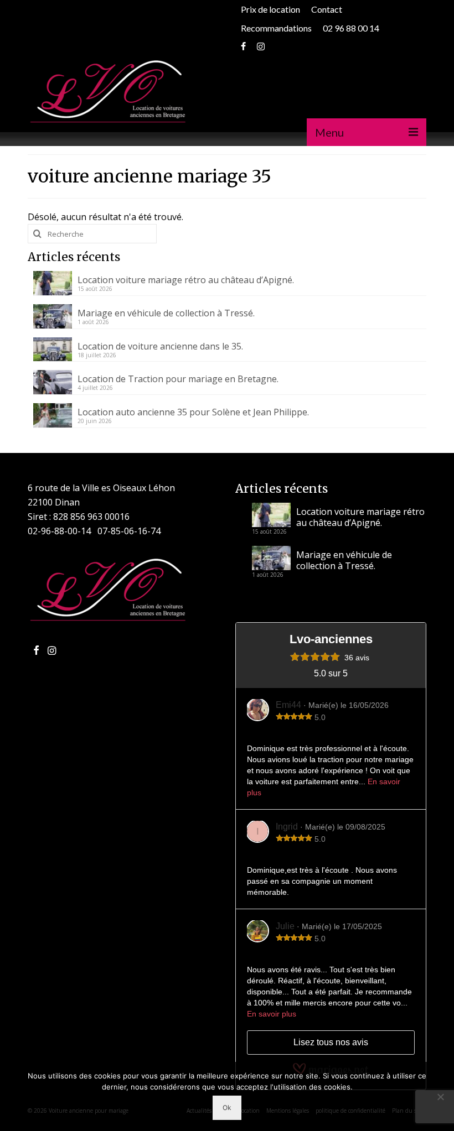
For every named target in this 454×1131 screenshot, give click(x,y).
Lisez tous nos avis (330, 1042)
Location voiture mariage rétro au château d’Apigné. (186, 279)
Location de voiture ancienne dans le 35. (160, 346)
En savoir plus (271, 1013)
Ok (227, 1107)
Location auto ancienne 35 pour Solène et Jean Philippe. (193, 412)
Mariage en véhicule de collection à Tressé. (166, 313)
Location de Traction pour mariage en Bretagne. (178, 378)
